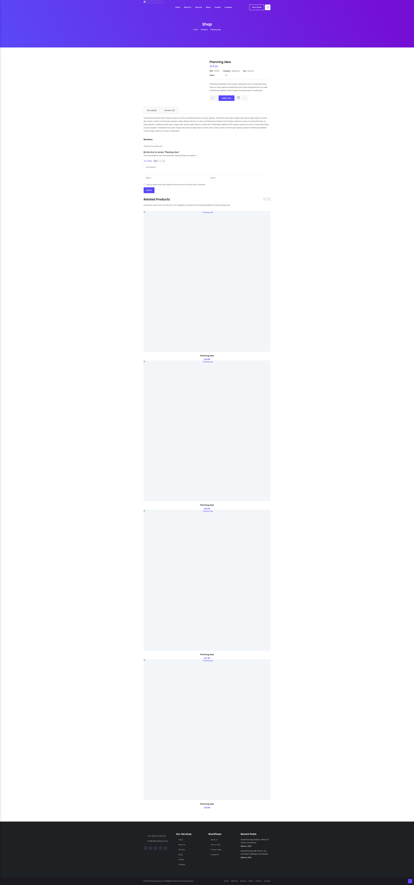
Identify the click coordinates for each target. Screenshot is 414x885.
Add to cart (226, 98)
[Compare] (244, 98)
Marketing (235, 71)
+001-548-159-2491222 (156, 836)
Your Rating (148, 161)
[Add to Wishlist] (207, 275)
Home (177, 7)
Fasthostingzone (187, 881)
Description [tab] (152, 110)
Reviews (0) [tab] (170, 110)
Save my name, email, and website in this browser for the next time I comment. (175, 185)
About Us (187, 7)
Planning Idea (207, 355)
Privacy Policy (216, 850)
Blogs (208, 7)
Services (198, 7)
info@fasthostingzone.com (157, 841)
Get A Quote (256, 7)
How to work (215, 845)
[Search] (246, 7)
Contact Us (215, 855)
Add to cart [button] (195, 280)
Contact (217, 7)
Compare (228, 7)
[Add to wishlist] (238, 98)
